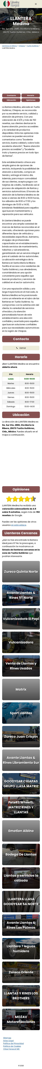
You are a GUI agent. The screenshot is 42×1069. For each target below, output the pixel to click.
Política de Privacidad (13, 1043)
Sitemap (7, 1038)
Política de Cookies (12, 1046)
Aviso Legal (8, 1040)
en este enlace (18, 525)
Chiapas (22, 46)
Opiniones (30, 100)
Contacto (11, 95)
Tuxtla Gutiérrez (33, 46)
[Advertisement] (21, 71)
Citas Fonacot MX (11, 1049)
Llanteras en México (9, 46)
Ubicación (11, 100)
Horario (30, 95)
